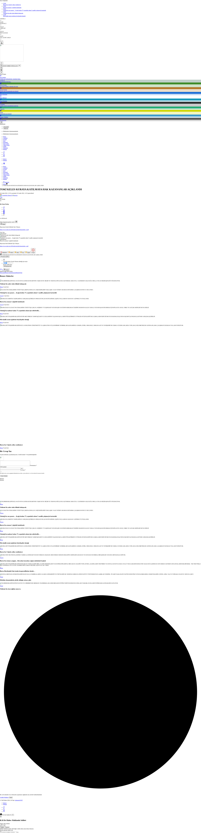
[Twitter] (4, 154)
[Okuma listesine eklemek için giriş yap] (0, 297)
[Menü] (1, 43)
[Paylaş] (4, 215)
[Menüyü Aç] (1, 63)
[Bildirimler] (1, 122)
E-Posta (23, 470)
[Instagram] (4, 156)
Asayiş (1, 295)
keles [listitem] (17, 272)
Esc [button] (18, 832)
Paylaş (7, 269)
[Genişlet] (1, 825)
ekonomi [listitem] (13, 272)
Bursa (1, 287)
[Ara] (1, 68)
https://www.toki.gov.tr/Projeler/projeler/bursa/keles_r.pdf (14, 246)
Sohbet (2, 827)
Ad (22, 468)
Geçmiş (7, 827)
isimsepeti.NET (19, 800)
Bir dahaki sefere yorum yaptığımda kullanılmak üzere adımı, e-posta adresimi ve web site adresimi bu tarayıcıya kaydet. (22, 473)
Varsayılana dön (7, 266)
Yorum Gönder (4, 476)
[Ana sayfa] (4, 164)
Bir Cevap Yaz (6, 451)
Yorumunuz (33, 465)
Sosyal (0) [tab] (6, 127)
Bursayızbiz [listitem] (8, 272)
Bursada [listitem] (2, 272)
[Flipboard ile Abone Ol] (15, 195)
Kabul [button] (11, 797)
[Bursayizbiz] (12, 61)
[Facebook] (4, 152)
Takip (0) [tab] (6, 128)
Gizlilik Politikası (4, 797)
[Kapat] (1, 72)
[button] (1, 70)
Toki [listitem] (20, 272)
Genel (1, 577)
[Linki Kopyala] (16, 222)
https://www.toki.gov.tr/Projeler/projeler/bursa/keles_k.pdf (14, 229)
